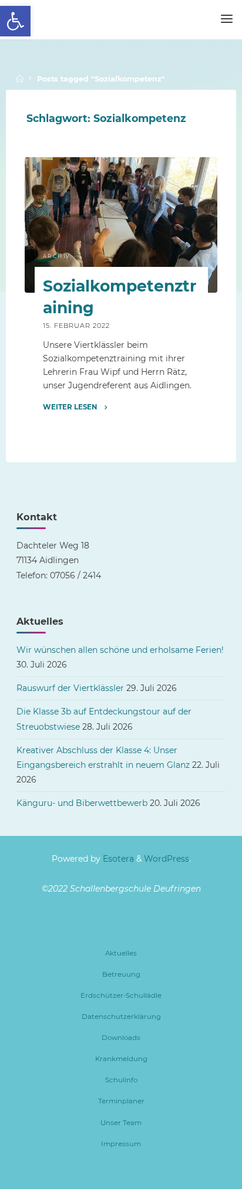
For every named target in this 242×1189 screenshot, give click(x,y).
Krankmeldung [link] (121, 1059)
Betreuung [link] (121, 974)
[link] (15, 21)
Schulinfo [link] (121, 1080)
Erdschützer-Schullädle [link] (121, 995)
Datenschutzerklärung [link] (121, 1016)
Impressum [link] (121, 1144)
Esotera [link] (117, 858)
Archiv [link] (56, 257)
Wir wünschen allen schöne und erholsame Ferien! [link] (120, 650)
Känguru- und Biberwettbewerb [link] (81, 803)
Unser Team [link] (121, 1123)
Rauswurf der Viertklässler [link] (70, 688)
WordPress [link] (166, 858)
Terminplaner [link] (121, 1101)
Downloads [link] (121, 1038)
